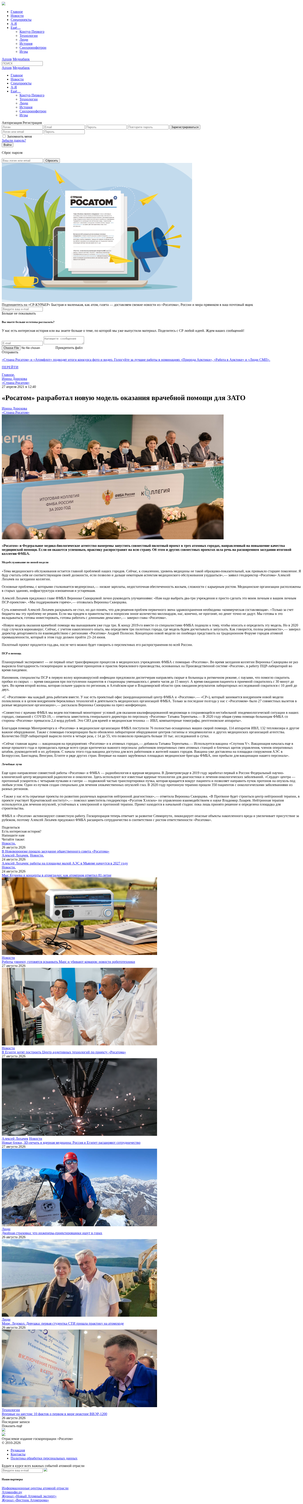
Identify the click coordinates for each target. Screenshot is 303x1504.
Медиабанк (21, 59)
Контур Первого (32, 31)
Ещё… (16, 27)
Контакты (18, 1454)
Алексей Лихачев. (15, 855)
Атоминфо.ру (12, 1492)
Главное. (8, 375)
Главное (17, 12)
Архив (7, 59)
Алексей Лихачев (15, 1138)
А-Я (14, 23)
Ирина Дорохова (14, 379)
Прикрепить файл (69, 348)
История (26, 43)
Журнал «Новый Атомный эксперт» (29, 1496)
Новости (17, 16)
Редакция (18, 1450)
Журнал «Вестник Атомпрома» (25, 1500)
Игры (24, 51)
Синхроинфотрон (33, 47)
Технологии (29, 35)
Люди (24, 39)
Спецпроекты (21, 20)
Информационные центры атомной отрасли (35, 1488)
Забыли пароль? (14, 140)
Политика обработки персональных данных (44, 1458)
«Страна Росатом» (16, 383)
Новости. (9, 843)
